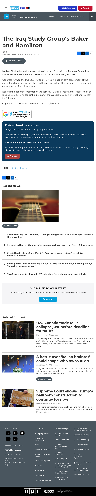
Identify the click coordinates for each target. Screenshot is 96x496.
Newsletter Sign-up (63, 429)
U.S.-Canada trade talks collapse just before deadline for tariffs (63, 327)
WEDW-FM (9, 458)
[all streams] (92, 16)
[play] (6, 16)
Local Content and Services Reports (81, 469)
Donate (86, 8)
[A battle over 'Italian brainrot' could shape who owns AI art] (18, 363)
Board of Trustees (42, 450)
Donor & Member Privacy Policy (62, 472)
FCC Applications (81, 445)
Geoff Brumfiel (42, 365)
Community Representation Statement (61, 446)
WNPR (16, 458)
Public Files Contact (11, 463)
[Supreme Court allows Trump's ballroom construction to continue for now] (18, 398)
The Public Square (81, 475)
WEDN (12, 454)
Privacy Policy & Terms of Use (61, 478)
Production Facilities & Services (82, 463)
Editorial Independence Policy (80, 456)
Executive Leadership (39, 439)
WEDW (18, 454)
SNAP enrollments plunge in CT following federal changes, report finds (46, 274)
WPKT (21, 458)
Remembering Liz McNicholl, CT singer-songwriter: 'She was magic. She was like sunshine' (50, 236)
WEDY (7, 456)
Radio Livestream (62, 440)
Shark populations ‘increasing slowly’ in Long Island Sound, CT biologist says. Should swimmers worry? (50, 265)
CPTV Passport (61, 459)
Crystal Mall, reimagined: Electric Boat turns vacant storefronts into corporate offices (45, 254)
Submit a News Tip (43, 480)
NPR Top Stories (19, 168)
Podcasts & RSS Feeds (61, 434)
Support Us (39, 476)
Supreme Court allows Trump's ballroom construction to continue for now (64, 395)
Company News (41, 434)
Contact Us (39, 471)
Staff (37, 445)
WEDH (7, 454)
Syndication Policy (81, 450)
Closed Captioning (81, 440)
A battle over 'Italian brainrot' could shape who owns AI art (63, 359)
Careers (38, 466)
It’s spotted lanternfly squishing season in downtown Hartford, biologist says (50, 245)
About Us (39, 429)
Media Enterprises (42, 461)
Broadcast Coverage (82, 435)
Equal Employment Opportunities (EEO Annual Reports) (63, 465)
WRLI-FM (8, 460)
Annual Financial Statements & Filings (82, 429)
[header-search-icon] (54, 8)
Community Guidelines (60, 453)
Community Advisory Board (44, 455)
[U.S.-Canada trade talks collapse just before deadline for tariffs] (18, 330)
